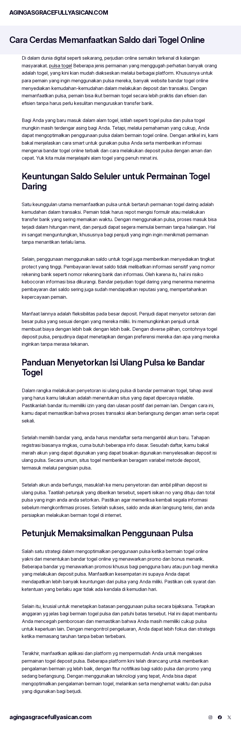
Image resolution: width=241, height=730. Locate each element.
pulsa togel (60, 66)
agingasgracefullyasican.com (58, 12)
